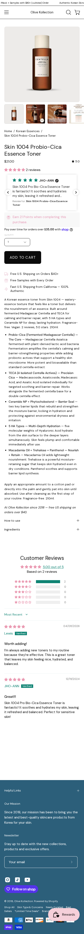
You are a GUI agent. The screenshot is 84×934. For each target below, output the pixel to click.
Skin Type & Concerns (30, 907)
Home (8, 131)
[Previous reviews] (8, 192)
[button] (68, 12)
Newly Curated (54, 907)
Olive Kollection (42, 12)
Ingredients (12, 529)
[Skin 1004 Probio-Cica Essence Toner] (14, 114)
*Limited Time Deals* (27, 911)
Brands (46, 911)
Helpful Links (12, 790)
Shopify (53, 901)
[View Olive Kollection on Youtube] (27, 880)
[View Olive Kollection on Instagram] (7, 880)
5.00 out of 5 (53, 567)
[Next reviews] (76, 192)
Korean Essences (28, 131)
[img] (76, 161)
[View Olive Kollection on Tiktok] (17, 880)
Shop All (9, 907)
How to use (12, 520)
